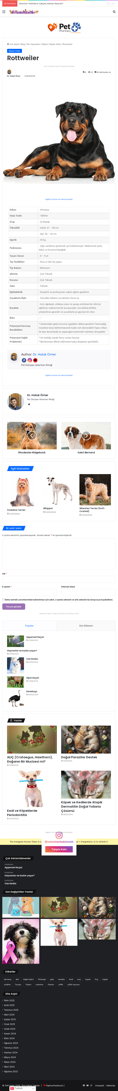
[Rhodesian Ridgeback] (32, 435)
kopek (88, 979)
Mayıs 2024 (10, 1057)
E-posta (7, 586)
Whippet (48, 508)
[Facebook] (24, 360)
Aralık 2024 (9, 1029)
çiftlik (60, 984)
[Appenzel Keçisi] (15, 641)
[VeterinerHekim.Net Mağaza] (59, 27)
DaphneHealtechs (55, 1085)
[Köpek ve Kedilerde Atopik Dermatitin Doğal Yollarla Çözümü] (86, 785)
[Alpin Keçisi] (15, 682)
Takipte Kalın (59, 849)
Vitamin (51, 984)
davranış (7, 979)
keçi (79, 979)
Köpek (45, 44)
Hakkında (110, 1085)
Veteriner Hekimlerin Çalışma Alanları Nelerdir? (41, 3)
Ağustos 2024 (11, 1043)
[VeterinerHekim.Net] (24, 11)
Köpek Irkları (55, 44)
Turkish (18, 1088)
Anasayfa (99, 1085)
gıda (52, 979)
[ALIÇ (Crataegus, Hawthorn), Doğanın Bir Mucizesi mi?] (32, 740)
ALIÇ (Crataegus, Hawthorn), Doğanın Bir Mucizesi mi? (30, 759)
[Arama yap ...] (114, 12)
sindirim (7, 984)
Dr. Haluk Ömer (13, 76)
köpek (105, 979)
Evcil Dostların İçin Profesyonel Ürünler (59, 66)
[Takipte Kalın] (59, 836)
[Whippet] (59, 489)
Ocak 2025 (9, 1024)
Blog (23, 44)
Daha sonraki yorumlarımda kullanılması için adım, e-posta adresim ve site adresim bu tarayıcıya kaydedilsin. (59, 599)
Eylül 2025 (9, 1005)
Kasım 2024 (10, 1033)
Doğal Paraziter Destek (79, 757)
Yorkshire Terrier (16, 510)
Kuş (96, 979)
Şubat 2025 (10, 1019)
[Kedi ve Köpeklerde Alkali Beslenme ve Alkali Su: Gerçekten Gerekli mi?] (20, 907)
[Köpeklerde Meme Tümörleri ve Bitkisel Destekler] (20, 941)
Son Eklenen (86, 625)
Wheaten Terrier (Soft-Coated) (92, 510)
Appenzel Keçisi (35, 637)
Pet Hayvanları (33, 44)
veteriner (39, 984)
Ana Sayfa (14, 44)
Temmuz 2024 (11, 1048)
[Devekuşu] (15, 698)
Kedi (71, 979)
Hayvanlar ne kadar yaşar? (22, 650)
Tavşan (18, 984)
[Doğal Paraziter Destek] (86, 740)
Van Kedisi (32, 658)
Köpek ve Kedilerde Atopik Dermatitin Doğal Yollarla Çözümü (81, 806)
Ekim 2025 (9, 1000)
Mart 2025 (9, 1014)
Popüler (29, 625)
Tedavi (28, 984)
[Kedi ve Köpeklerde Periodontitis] (32, 789)
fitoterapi (42, 979)
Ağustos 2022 (11, 1071)
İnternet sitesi (68, 586)
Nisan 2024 (10, 1062)
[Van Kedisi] (15, 665)
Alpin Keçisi (32, 677)
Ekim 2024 (9, 1038)
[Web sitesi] (29, 404)
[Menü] (3, 12)
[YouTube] (35, 360)
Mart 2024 (9, 1067)
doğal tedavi (28, 979)
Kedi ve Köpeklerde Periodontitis (22, 813)
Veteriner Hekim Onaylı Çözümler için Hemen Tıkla (59, 613)
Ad (4, 573)
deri (17, 979)
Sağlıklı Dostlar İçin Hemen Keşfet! (59, 199)
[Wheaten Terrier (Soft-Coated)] (95, 489)
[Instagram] (30, 360)
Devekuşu (31, 691)
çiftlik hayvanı (73, 984)
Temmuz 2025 (11, 1010)
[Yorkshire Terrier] (23, 490)
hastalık (61, 979)
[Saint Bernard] (86, 435)
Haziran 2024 (11, 1052)
